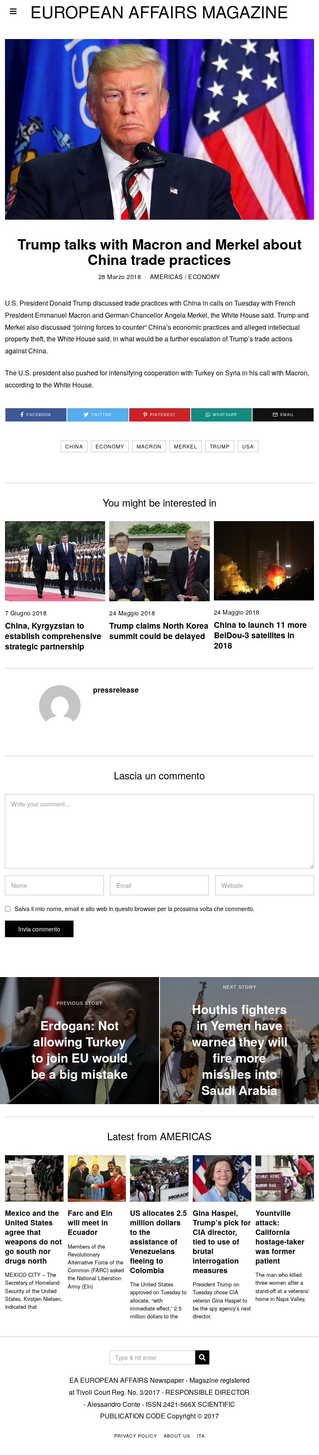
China (74, 446)
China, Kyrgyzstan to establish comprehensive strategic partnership (53, 636)
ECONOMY (204, 276)
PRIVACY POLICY (135, 1435)
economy (110, 446)
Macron (149, 446)
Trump (220, 446)
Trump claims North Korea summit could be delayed (159, 631)
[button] (202, 1357)
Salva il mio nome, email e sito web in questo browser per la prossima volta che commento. (135, 908)
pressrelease (116, 689)
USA (248, 446)
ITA (201, 1435)
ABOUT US (177, 1435)
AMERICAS (166, 276)
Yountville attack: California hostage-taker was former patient (279, 1236)
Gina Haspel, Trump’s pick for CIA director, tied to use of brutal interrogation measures (222, 1241)
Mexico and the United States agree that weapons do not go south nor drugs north (33, 1236)
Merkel (185, 446)
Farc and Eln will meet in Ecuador (90, 1222)
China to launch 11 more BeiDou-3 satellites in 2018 (260, 635)
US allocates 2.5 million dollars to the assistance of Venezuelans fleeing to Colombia (158, 1241)
